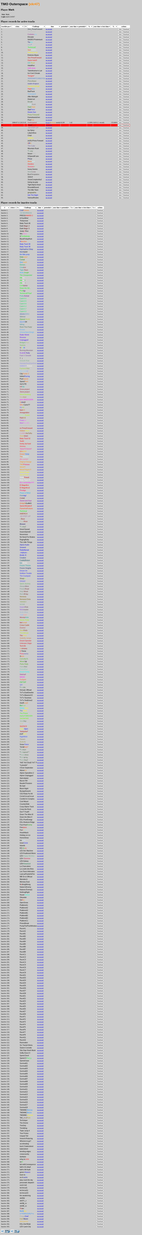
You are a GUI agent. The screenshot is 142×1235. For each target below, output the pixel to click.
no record (49, 29)
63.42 (47, 122)
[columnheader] (6, 26)
